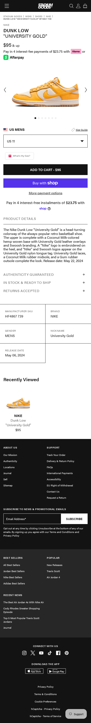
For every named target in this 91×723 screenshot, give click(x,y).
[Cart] (85, 5)
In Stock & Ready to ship (27, 282)
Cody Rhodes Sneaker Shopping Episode (21, 610)
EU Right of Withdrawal (60, 485)
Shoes (39, 16)
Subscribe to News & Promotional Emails (34, 509)
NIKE (18, 415)
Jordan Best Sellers (14, 571)
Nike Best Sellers (12, 577)
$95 (18, 430)
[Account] (78, 5)
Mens (28, 16)
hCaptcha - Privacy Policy (45, 709)
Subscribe (74, 519)
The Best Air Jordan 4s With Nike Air (23, 602)
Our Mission (10, 455)
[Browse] (6, 5)
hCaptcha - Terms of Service (45, 716)
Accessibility (54, 479)
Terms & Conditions (45, 694)
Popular (53, 558)
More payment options (45, 193)
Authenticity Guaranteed (28, 274)
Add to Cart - (45, 169)
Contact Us (53, 491)
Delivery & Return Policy (60, 461)
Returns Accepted (21, 290)
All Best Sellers (11, 565)
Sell (5, 479)
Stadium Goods (12, 16)
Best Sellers (13, 558)
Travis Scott (53, 571)
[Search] (71, 5)
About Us (10, 447)
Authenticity (10, 461)
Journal (7, 473)
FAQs (50, 467)
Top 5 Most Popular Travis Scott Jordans (21, 620)
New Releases (54, 565)
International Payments (60, 473)
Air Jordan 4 (53, 577)
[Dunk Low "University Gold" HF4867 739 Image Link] (18, 402)
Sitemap (7, 485)
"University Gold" (18, 425)
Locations (9, 467)
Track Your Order (56, 455)
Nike (48, 16)
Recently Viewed (21, 379)
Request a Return (56, 497)
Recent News (12, 595)
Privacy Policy (46, 687)
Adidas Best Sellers (14, 583)
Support (53, 447)
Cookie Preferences (45, 701)
